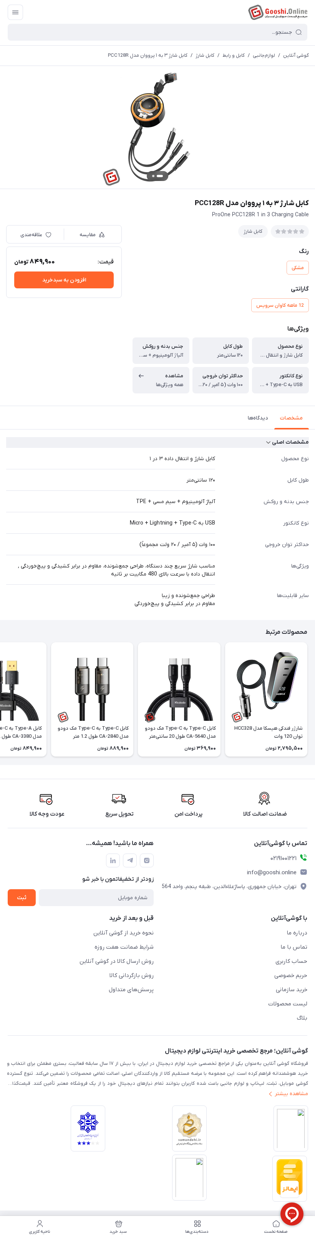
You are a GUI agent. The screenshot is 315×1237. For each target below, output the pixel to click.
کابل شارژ (205, 55)
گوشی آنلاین (296, 55)
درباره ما (297, 933)
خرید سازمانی (291, 990)
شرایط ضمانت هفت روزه (124, 947)
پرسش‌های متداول (131, 990)
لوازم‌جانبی (264, 55)
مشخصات (291, 418)
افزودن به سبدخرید (64, 280)
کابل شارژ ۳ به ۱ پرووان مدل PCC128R (147, 55)
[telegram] (130, 860)
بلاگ (302, 1018)
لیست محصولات (287, 1004)
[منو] (15, 12)
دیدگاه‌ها (258, 418)
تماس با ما (293, 947)
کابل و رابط (233, 55)
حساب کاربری (291, 961)
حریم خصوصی (290, 975)
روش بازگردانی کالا (131, 975)
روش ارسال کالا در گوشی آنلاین (117, 961)
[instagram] (147, 860)
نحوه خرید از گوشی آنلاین (123, 933)
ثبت (22, 897)
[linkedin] (113, 860)
